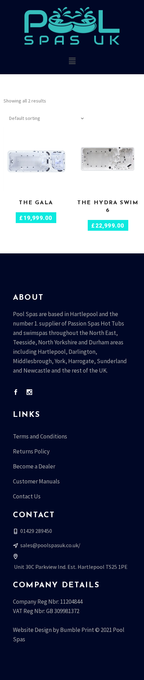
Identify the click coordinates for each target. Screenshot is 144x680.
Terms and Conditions (40, 436)
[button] (72, 60)
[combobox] (47, 118)
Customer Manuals (36, 481)
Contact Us (27, 496)
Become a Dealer (34, 466)
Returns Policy (31, 451)
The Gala (36, 203)
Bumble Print (77, 630)
